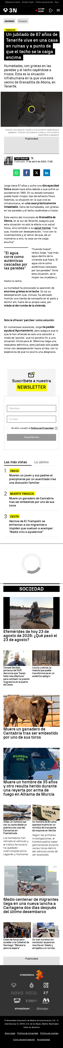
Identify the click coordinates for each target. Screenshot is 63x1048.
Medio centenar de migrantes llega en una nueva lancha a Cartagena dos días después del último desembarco (30, 905)
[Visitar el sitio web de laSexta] (31, 985)
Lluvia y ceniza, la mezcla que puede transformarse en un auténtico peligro (43, 672)
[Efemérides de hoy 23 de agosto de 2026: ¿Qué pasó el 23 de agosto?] (31, 613)
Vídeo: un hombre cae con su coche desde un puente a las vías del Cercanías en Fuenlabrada (15, 828)
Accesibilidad (43, 1039)
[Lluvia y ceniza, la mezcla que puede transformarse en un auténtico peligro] (46, 658)
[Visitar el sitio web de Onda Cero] (17, 1000)
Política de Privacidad (42, 428)
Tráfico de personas (44, 2)
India (14, 471)
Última (41, 10)
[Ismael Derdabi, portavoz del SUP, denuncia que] (17, 658)
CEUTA (14, 516)
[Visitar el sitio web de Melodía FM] (46, 1000)
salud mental (42, 228)
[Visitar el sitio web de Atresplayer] (24, 1008)
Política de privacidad (27, 1033)
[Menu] (59, 10)
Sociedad (31, 588)
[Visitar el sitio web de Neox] (46, 985)
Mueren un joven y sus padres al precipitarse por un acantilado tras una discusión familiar (32, 478)
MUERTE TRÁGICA (22, 493)
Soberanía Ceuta (12, 2)
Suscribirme (31, 437)
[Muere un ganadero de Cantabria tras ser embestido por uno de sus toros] (31, 711)
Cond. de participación (24, 1039)
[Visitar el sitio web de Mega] (31, 993)
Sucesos (22, 21)
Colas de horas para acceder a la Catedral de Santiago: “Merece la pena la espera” (16, 944)
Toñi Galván (21, 158)
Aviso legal (10, 1033)
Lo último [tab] (41, 462)
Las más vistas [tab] (15, 462)
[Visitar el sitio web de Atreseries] (46, 993)
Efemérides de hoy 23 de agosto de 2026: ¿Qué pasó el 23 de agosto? (30, 636)
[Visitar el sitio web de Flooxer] (42, 1008)
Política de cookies (49, 1033)
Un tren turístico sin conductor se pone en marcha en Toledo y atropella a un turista (43, 944)
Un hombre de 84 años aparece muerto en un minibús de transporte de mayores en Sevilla (44, 826)
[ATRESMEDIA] (31, 975)
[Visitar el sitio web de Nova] (17, 993)
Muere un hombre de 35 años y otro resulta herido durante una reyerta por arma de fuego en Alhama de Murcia (30, 788)
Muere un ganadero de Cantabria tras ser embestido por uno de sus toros (31, 501)
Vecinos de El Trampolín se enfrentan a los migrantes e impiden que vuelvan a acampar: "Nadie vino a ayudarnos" (31, 526)
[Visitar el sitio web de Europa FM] (31, 1000)
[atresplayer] (51, 10)
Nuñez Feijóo (28, 2)
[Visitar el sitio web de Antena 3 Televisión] (17, 985)
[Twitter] (32, 158)
